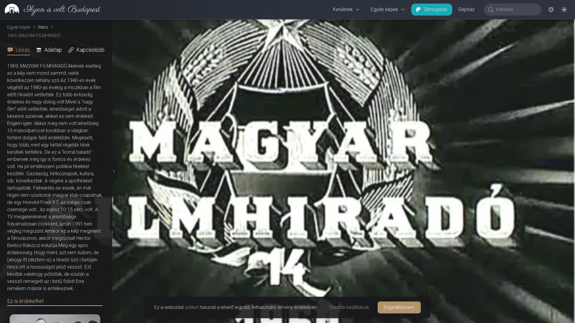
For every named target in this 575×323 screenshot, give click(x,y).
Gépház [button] (466, 9)
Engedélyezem (399, 307)
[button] (551, 10)
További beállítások (349, 307)
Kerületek (343, 9)
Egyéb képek (384, 9)
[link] (50, 9)
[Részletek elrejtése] (113, 171)
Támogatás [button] (435, 9)
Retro (43, 27)
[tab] (20, 50)
